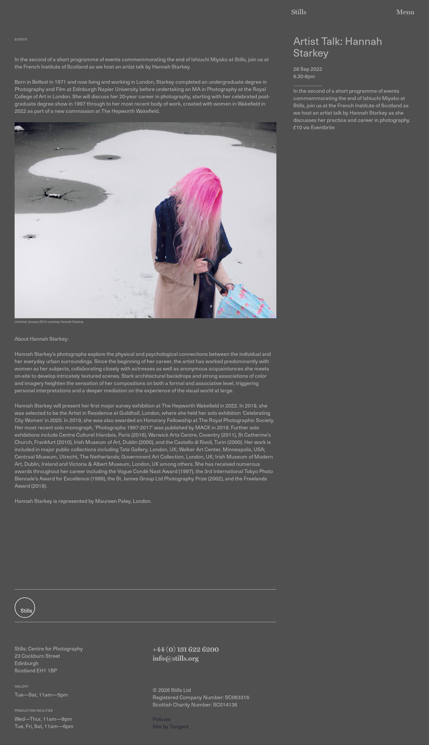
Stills (298, 12)
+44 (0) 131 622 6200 (186, 649)
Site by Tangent (171, 726)
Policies (162, 719)
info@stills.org (175, 658)
